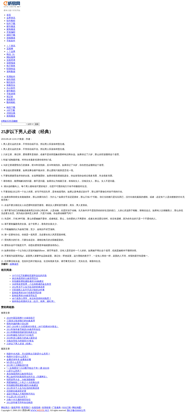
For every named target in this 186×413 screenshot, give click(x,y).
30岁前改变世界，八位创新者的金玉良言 (31, 284)
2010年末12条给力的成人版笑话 (22, 338)
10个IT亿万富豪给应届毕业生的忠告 (29, 275)
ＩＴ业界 (11, 51)
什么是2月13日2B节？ (17, 397)
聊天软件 (11, 82)
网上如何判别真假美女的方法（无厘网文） (27, 377)
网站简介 (5, 407)
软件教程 (11, 20)
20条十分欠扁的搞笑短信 (19, 399)
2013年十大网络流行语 (17, 365)
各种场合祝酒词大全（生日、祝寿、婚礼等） (34, 301)
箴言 (16, 264)
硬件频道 (11, 26)
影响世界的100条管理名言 (24, 295)
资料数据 (11, 71)
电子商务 (11, 66)
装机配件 (11, 99)
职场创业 (11, 68)
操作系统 (11, 79)
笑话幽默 (13, 121)
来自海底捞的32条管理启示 (25, 278)
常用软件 (11, 76)
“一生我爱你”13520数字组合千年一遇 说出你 (28, 368)
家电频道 (11, 29)
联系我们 (26, 407)
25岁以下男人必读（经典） (20, 344)
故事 (12, 264)
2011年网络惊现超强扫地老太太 (22, 332)
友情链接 (46, 407)
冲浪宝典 (11, 113)
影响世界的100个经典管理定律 (26, 293)
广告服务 (56, 407)
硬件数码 (11, 91)
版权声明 (15, 407)
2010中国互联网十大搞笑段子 (21, 318)
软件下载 (11, 23)
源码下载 (11, 35)
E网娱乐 (5, 121)
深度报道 (11, 63)
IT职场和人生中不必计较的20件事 (28, 290)
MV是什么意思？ (15, 362)
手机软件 (11, 41)
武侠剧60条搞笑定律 (16, 391)
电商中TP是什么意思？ (18, 356)
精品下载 (11, 107)
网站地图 (76, 407)
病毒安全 (11, 85)
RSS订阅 (66, 407)
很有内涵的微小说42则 (17, 323)
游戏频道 (11, 38)
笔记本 (10, 96)
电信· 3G (11, 54)
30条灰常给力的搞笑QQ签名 (20, 341)
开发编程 (11, 32)
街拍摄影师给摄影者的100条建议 (28, 281)
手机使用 (11, 94)
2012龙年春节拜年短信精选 (20, 402)
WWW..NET (39, 410)
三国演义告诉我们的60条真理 (21, 321)
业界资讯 (11, 18)
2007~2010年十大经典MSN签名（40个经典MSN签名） (33, 326)
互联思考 (11, 60)
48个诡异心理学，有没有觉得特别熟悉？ (31, 298)
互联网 (10, 48)
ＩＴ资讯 (11, 46)
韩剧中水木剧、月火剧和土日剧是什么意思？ (28, 354)
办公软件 (11, 88)
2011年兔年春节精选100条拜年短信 (23, 329)
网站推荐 (11, 57)
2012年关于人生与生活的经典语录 (28, 287)
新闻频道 (11, 116)
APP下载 (11, 110)
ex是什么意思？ (14, 371)
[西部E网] (12, 11)
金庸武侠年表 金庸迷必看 (19, 359)
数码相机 (11, 102)
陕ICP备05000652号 (76, 410)
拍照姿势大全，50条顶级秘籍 (21, 379)
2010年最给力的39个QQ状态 (20, 335)
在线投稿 (36, 407)
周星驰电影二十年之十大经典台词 (23, 382)
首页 (9, 15)
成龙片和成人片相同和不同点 (21, 394)
